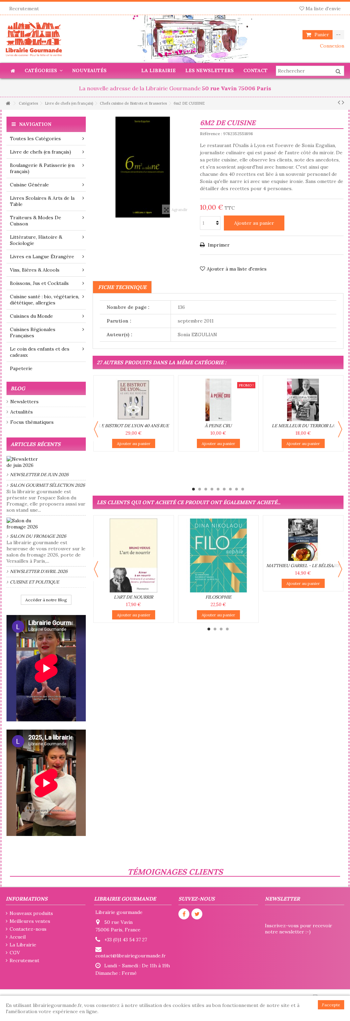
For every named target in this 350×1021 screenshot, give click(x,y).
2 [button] (199, 489)
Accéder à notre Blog (46, 599)
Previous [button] (96, 429)
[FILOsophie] (218, 555)
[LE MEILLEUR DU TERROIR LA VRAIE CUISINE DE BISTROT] (303, 400)
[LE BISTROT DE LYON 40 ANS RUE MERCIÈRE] (134, 400)
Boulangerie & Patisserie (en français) (42, 168)
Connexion (331, 46)
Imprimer (218, 245)
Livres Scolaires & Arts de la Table (42, 201)
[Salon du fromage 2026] (46, 524)
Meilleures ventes (30, 921)
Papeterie (21, 368)
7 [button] (230, 489)
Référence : (211, 133)
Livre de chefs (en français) (40, 152)
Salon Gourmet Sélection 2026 (47, 485)
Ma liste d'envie (322, 8)
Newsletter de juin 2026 (39, 474)
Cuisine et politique (34, 582)
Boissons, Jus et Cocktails (39, 283)
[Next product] (343, 102)
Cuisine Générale (29, 185)
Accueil (18, 937)
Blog (18, 388)
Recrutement (24, 8)
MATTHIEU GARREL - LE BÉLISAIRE (303, 565)
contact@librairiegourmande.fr (130, 956)
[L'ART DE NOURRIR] (134, 555)
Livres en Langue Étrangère (42, 256)
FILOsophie (218, 597)
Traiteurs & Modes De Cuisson (35, 220)
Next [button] (340, 429)
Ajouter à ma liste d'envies (237, 269)
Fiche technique (122, 287)
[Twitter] (196, 913)
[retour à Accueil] (8, 103)
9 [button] (242, 489)
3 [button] (205, 489)
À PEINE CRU (218, 426)
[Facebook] (183, 913)
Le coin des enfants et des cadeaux (39, 352)
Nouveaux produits (31, 913)
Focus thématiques (32, 422)
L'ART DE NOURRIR (133, 597)
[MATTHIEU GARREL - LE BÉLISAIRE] (303, 540)
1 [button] (193, 489)
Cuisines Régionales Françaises (32, 332)
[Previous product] (339, 102)
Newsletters (24, 401)
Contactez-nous (28, 929)
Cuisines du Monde (31, 316)
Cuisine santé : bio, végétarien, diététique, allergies (44, 299)
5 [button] (218, 489)
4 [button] (212, 489)
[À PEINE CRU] (218, 400)
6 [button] (224, 489)
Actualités (21, 412)
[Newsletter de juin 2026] (46, 462)
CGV (15, 953)
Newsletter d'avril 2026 (39, 571)
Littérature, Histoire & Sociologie (36, 240)
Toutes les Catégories (35, 138)
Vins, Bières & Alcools (34, 270)
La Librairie (23, 945)
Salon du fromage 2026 (38, 536)
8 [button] (236, 489)
